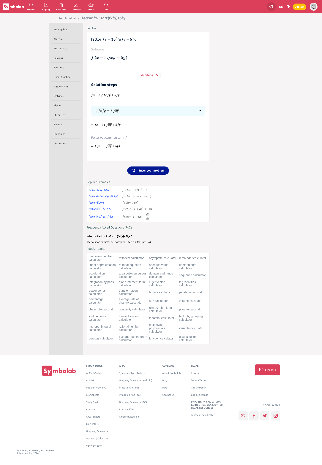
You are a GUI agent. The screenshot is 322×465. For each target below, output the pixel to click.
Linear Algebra (62, 77)
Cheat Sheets (93, 416)
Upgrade (299, 6)
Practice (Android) (129, 387)
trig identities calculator (187, 283)
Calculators (92, 424)
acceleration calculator (97, 275)
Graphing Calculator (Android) (135, 380)
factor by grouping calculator (191, 318)
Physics (57, 105)
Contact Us (168, 394)
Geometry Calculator (97, 438)
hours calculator (159, 292)
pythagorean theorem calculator (133, 338)
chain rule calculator (102, 309)
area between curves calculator (132, 275)
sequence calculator (192, 275)
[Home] (59, 370)
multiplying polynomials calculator (157, 328)
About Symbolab (171, 373)
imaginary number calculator (101, 258)
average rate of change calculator (130, 301)
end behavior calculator (97, 318)
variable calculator (191, 328)
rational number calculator (129, 328)
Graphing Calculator (97, 431)
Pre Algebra (60, 29)
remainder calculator (192, 258)
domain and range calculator (161, 275)
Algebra (58, 39)
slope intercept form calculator (132, 283)
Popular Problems (96, 387)
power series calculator (97, 292)
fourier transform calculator (129, 318)
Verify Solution (94, 445)
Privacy (195, 373)
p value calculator (190, 309)
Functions (59, 67)
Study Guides (93, 402)
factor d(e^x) (96, 202)
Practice (90, 409)
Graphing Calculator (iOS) (133, 402)
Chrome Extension (129, 416)
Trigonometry (61, 86)
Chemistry (59, 115)
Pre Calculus (60, 48)
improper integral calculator (100, 328)
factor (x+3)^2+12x (100, 209)
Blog (165, 380)
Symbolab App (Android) (132, 373)
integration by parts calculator (101, 283)
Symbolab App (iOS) (130, 394)
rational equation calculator (130, 266)
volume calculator (190, 300)
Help (165, 387)
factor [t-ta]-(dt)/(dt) (101, 216)
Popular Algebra (69, 18)
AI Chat (90, 380)
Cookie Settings (199, 394)
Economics (59, 134)
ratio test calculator (131, 258)
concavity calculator (132, 309)
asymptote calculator (162, 258)
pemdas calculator (101, 338)
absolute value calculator (158, 266)
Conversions (60, 143)
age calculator (158, 300)
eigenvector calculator (157, 283)
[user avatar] (314, 7)
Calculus (58, 58)
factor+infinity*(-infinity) (103, 196)
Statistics (59, 96)
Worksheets (92, 394)
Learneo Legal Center (202, 415)
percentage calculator (96, 301)
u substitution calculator (188, 338)
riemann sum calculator (187, 266)
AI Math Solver (94, 373)
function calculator (161, 338)
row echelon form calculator (160, 309)
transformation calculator (128, 292)
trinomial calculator (161, 318)
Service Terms (198, 380)
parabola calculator (191, 292)
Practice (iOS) (126, 409)
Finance (58, 124)
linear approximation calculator (102, 266)
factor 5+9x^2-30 (99, 190)
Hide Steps (145, 75)
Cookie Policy (198, 387)
